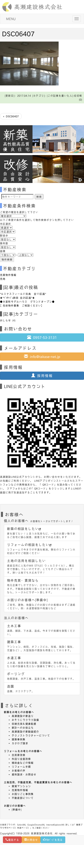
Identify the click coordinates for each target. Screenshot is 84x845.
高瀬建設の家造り (23, 716)
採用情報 (44, 375)
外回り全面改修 (21, 758)
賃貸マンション (21, 786)
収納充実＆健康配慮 (24, 723)
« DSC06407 (11, 116)
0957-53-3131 (44, 337)
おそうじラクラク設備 (25, 719)
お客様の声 (18, 770)
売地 (2, 278)
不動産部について (23, 797)
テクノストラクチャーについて (31, 735)
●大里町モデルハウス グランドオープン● (27, 301)
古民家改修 (18, 755)
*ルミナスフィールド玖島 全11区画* (23, 293)
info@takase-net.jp (44, 356)
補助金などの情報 (23, 762)
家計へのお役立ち (23, 727)
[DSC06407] (29, 63)
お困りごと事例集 (23, 794)
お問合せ (32, 839)
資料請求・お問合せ (24, 774)
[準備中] (16, 809)
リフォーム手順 (21, 766)
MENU (11, 18)
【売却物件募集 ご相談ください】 (22, 305)
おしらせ (5, 320)
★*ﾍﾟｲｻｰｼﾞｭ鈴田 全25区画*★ (17, 297)
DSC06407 (18, 33)
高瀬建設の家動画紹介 (25, 731)
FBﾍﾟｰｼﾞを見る (54, 839)
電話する (13, 839)
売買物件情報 (8, 274)
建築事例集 (18, 739)
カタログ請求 (20, 743)
